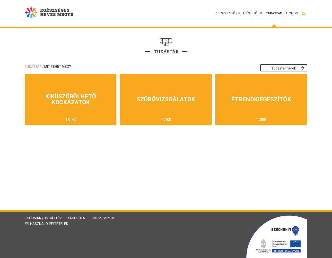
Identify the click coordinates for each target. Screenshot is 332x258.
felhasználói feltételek (46, 224)
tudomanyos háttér (43, 218)
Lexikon (292, 13)
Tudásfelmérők (284, 68)
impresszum (103, 218)
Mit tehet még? (57, 67)
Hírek (258, 13)
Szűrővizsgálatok (166, 99)
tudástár (33, 67)
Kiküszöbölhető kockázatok (70, 99)
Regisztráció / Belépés (232, 13)
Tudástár (274, 13)
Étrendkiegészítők (261, 99)
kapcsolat (77, 218)
